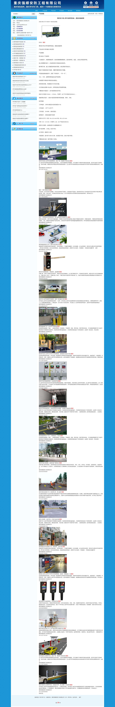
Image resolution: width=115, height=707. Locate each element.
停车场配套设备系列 (18, 53)
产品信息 (45, 10)
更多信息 (41, 693)
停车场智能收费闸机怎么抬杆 (19, 89)
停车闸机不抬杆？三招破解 (19, 101)
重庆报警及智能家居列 (19, 55)
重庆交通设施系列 (18, 48)
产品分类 (53, 10)
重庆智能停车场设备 (18, 42)
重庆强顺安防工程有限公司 (45, 167)
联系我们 (78, 10)
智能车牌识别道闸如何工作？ (19, 76)
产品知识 (61, 10)
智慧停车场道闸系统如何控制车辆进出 (22, 93)
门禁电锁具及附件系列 (19, 65)
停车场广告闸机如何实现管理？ (20, 106)
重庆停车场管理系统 (18, 51)
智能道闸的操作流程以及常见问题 (21, 80)
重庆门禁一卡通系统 (18, 58)
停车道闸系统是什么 (17, 110)
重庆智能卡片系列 (18, 62)
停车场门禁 (16, 69)
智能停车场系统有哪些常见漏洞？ (21, 118)
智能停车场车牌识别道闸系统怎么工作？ (22, 85)
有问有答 (70, 10)
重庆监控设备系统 (18, 46)
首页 (36, 10)
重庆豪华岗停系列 (18, 67)
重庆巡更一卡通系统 (18, 60)
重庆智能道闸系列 (18, 44)
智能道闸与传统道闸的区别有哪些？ (21, 114)
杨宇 (80, 697)
